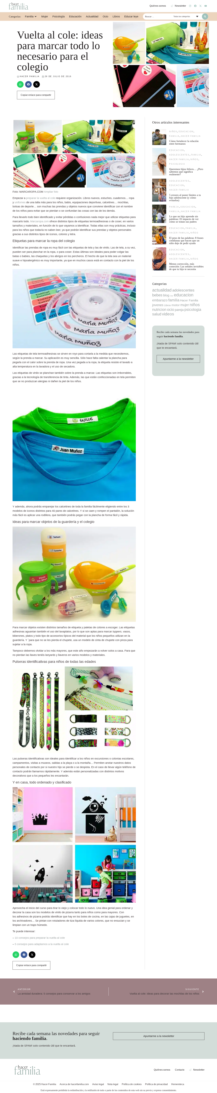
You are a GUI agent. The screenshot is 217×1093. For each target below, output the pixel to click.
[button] (20, 84)
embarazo (160, 300)
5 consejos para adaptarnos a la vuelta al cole (42, 944)
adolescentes (179, 155)
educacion (186, 131)
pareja (174, 207)
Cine (171, 296)
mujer (184, 305)
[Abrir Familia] (35, 16)
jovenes (157, 305)
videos (168, 314)
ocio (170, 309)
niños (173, 131)
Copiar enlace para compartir (36, 95)
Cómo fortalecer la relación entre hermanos (184, 142)
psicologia (177, 164)
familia (174, 136)
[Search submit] (205, 16)
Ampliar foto (51, 191)
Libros (167, 305)
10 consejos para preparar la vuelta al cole (40, 937)
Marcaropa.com (39, 221)
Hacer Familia (191, 136)
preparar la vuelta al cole (40, 198)
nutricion (159, 309)
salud (156, 314)
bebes (157, 295)
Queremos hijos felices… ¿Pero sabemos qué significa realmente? (186, 172)
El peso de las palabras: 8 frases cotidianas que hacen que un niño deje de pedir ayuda (186, 240)
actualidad (162, 290)
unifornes (20, 202)
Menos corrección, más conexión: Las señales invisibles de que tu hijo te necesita (186, 266)
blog (166, 295)
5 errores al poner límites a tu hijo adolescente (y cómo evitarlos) (185, 198)
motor (176, 305)
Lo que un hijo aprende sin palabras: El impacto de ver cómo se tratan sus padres (184, 219)
